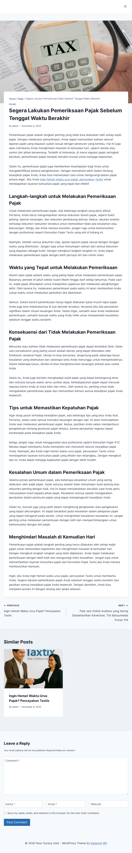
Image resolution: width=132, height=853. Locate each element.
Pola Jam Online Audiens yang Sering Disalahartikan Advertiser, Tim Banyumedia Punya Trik (100, 612)
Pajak (12, 104)
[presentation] (33, 668)
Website (96, 804)
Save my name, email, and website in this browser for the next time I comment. (53, 813)
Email (52, 804)
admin (15, 126)
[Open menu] (125, 6)
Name (10, 804)
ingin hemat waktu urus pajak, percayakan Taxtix (71, 179)
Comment (12, 760)
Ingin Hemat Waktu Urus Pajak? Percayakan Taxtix (32, 610)
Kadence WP (99, 843)
